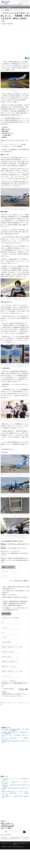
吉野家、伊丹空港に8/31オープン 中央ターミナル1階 (15, 791)
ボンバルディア (14, 702)
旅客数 (12, 837)
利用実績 (26, 838)
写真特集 (19, 702)
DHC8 (6, 702)
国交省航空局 (5, 838)
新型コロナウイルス (20, 838)
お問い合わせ (15, 844)
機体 (6, 10)
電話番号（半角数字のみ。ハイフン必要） (13, 671)
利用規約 (5, 688)
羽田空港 (14, 838)
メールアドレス (6, 676)
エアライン (3, 10)
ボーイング (8, 837)
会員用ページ (10, 7)
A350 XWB (23, 837)
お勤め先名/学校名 (7, 642)
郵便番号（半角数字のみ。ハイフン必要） (12, 646)
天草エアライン (25, 702)
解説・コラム (9, 10)
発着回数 (10, 838)
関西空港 (19, 837)
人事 (2, 837)
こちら (8, 594)
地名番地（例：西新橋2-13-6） (10, 661)
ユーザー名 (20, 2)
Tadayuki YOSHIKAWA (7, 23)
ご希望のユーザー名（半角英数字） (11, 617)
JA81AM (9, 702)
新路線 (4, 837)
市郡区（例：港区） (7, 656)
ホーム (3, 7)
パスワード (20, 4)
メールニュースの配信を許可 (9, 681)
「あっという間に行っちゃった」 (12, 144)
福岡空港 (15, 837)
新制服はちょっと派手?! (10, 146)
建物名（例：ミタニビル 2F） (9, 666)
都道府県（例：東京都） (8, 651)
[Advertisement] (15, 809)
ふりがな (4, 627)
